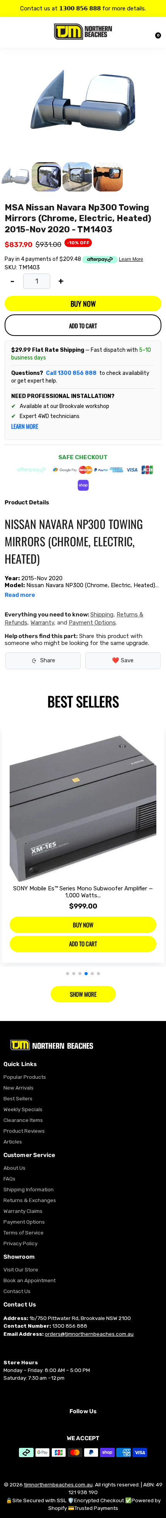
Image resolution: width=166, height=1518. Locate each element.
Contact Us (16, 1291)
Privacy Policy (20, 1243)
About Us (14, 1168)
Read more (20, 595)
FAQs (9, 1178)
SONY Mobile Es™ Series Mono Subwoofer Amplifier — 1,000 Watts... (83, 892)
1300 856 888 (69, 1326)
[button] (67, 973)
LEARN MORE (24, 426)
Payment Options (92, 622)
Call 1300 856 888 (71, 373)
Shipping (101, 614)
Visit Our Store (20, 1269)
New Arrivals (18, 1088)
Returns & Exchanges (29, 1200)
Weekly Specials (22, 1109)
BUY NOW (83, 304)
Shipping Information (28, 1189)
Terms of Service (23, 1232)
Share (47, 660)
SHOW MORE (83, 994)
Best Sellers (17, 1098)
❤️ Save (123, 660)
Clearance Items (23, 1120)
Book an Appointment (29, 1280)
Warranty (42, 622)
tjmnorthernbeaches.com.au (58, 1484)
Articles (12, 1141)
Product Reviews (24, 1131)
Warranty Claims (22, 1211)
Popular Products (24, 1077)
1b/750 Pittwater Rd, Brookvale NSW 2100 (80, 1318)
